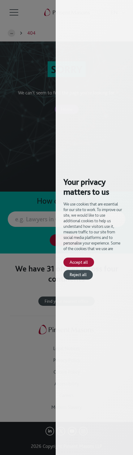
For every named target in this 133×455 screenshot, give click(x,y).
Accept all (79, 262)
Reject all (78, 274)
